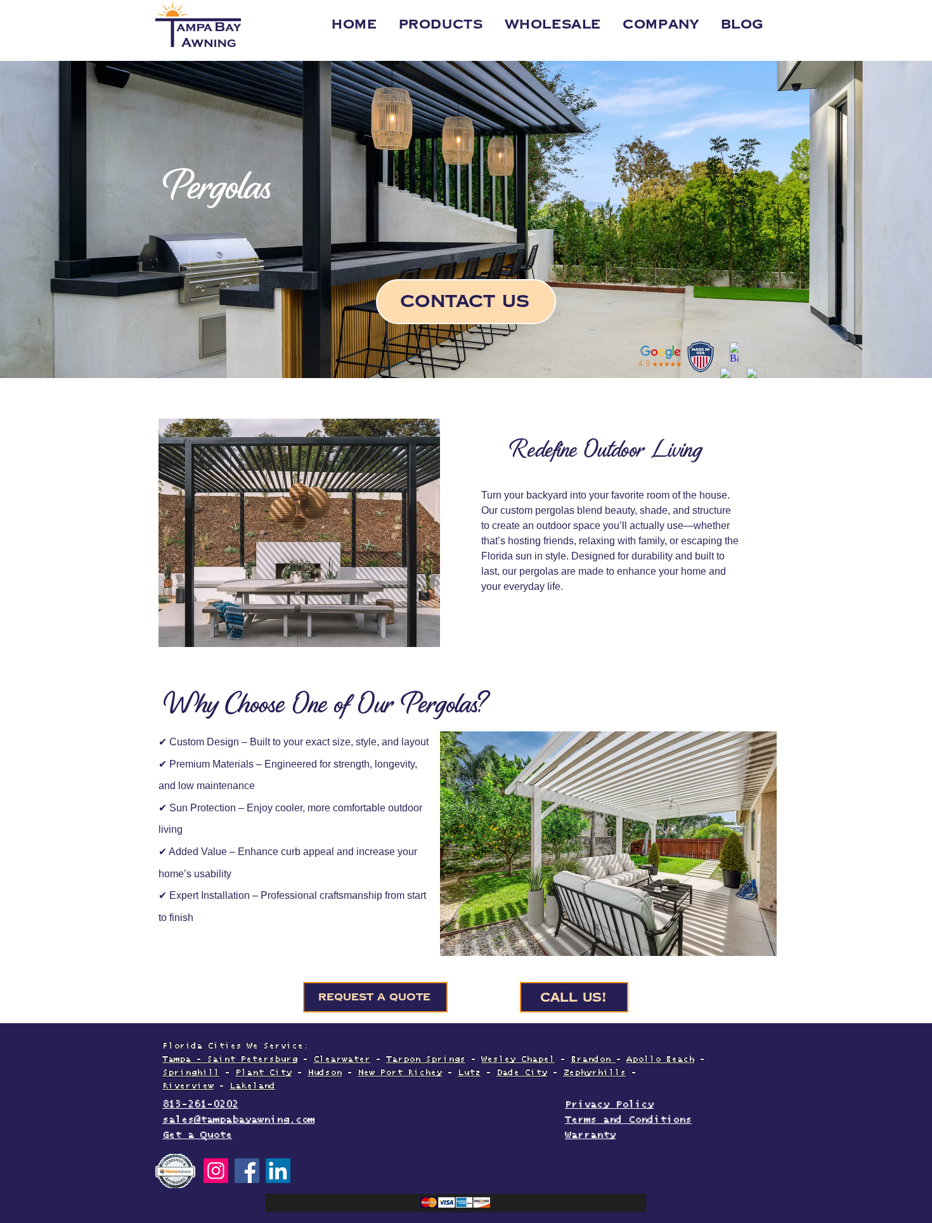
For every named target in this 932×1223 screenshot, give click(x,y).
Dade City (521, 1072)
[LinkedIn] (278, 1170)
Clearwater (341, 1059)
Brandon (593, 1059)
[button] (660, 24)
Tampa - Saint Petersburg (229, 1059)
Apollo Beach (660, 1059)
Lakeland (252, 1086)
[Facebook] (247, 1170)
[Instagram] (216, 1170)
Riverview (188, 1086)
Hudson (324, 1072)
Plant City (263, 1072)
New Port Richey (400, 1072)
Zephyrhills (594, 1072)
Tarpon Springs (425, 1059)
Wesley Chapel (518, 1059)
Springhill (190, 1072)
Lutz (469, 1072)
